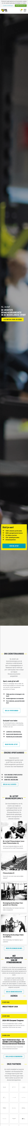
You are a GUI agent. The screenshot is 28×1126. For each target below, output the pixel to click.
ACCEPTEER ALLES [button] (21, 5)
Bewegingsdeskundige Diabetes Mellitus (13, 936)
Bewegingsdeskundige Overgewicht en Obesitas (13, 904)
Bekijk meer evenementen (14, 1056)
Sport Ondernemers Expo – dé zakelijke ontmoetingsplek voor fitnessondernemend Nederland (13, 1042)
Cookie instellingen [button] (8, 5)
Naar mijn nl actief (11, 744)
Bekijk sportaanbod (11, 710)
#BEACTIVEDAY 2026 (10, 1007)
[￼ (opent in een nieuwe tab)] (4, 1087)
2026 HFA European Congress (13, 1020)
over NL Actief (14, 546)
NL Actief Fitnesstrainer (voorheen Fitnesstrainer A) (14, 842)
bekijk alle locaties (9, 784)
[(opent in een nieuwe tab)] (14, 1108)
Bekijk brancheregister (14, 992)
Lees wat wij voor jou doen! (12, 319)
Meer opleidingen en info (14, 948)
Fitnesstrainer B (8, 873)
